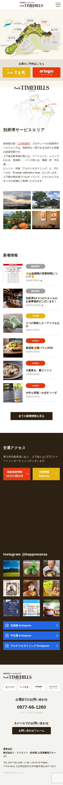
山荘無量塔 (24, 143)
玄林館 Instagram (20, 625)
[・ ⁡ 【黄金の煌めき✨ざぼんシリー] (51, 588)
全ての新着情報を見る (31, 416)
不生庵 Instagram (20, 635)
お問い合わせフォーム (31, 730)
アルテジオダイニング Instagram (29, 645)
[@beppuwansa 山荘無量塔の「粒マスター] (51, 608)
